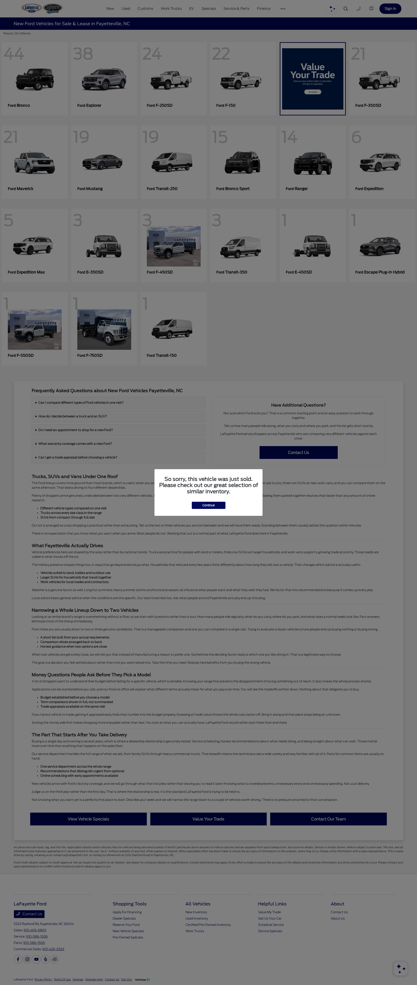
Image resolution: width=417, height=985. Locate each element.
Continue (208, 505)
